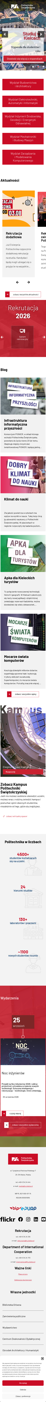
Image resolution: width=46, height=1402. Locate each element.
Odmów (23, 1390)
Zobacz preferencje (23, 1396)
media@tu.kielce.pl (26, 1186)
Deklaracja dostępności (23, 1280)
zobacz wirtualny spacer (16, 816)
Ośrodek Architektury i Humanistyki (20, 1350)
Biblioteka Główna (11, 1304)
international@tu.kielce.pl (25, 1262)
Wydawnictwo (9, 1327)
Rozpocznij (10, 772)
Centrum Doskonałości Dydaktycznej (21, 1338)
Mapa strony (23, 1274)
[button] (42, 1358)
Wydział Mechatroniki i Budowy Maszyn (23, 138)
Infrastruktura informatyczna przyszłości (15, 424)
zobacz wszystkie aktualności (25, 294)
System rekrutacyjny (22, 337)
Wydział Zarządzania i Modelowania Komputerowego (23, 157)
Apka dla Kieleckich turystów (19, 580)
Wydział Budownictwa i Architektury (23, 84)
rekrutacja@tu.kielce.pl (25, 1241)
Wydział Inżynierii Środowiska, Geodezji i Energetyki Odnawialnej (23, 119)
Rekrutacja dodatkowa (14, 235)
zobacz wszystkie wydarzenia (25, 1125)
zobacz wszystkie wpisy (25, 694)
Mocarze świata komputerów (16, 658)
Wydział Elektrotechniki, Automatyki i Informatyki (23, 101)
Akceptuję (23, 1383)
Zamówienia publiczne (13, 1316)
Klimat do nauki (16, 499)
